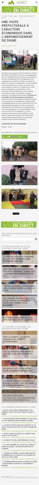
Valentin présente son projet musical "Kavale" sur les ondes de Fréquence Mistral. (18, 383)
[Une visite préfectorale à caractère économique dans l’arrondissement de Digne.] (19, 51)
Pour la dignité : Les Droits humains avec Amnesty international (16, 339)
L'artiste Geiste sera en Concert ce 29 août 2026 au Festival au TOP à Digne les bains (19, 427)
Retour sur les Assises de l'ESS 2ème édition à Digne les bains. (18, 318)
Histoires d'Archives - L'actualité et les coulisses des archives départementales (19, 397)
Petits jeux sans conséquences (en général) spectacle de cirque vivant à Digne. (18, 412)
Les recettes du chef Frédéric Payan (18, 440)
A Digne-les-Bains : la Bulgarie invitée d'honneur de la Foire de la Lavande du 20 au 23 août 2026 (18, 455)
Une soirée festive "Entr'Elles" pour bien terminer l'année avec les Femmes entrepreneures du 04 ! (19, 272)
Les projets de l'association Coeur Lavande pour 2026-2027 (18, 369)
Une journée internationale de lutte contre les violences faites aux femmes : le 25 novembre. (19, 301)
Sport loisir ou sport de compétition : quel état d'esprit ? (18, 435)
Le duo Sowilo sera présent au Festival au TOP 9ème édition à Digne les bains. (19, 420)
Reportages (13, 16)
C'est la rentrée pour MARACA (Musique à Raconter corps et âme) (18, 353)
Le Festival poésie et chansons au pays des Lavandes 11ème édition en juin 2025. (18, 258)
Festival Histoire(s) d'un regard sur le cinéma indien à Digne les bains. (19, 288)
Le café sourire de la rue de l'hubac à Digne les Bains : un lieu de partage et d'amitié (19, 447)
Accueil (4, 16)
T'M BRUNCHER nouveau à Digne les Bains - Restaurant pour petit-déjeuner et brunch (19, 463)
